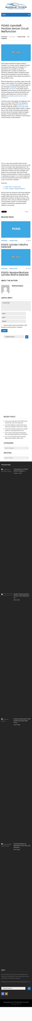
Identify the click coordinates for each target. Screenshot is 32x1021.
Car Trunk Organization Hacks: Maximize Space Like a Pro (15, 437)
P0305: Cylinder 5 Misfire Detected (14, 246)
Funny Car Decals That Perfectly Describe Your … (22, 720)
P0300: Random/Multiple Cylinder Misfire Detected (15, 274)
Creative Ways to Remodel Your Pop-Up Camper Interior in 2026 (16, 425)
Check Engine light (23, 106)
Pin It (26, 212)
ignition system (5, 85)
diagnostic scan (23, 105)
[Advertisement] (16, 360)
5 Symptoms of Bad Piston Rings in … (21, 470)
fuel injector (12, 88)
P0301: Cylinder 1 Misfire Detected (15, 188)
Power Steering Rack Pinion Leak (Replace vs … (21, 596)
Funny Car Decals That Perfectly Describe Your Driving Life (16, 422)
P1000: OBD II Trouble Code (13, 187)
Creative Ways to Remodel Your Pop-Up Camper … (22, 845)
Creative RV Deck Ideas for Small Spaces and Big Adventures (16, 429)
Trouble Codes (21, 36)
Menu (4, 14)
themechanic (4, 36)
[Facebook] (2, 993)
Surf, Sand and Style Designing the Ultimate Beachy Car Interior (16, 433)
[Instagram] (6, 993)
